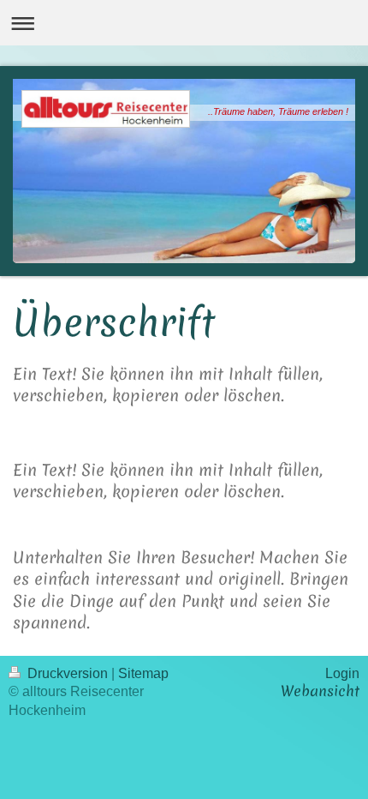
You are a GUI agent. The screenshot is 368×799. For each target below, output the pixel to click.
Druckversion (67, 673)
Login (342, 673)
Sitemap (143, 673)
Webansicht (320, 691)
